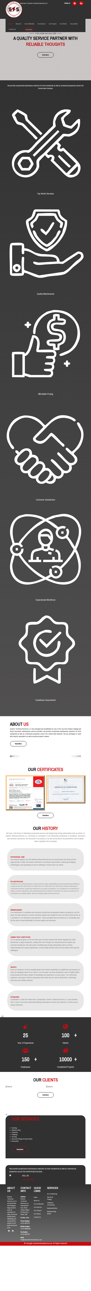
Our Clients (63, 24)
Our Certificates (29, 24)
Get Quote (29, 30)
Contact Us (12, 29)
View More (45, 861)
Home (10, 24)
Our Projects (52, 24)
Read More (45, 55)
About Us (18, 24)
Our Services (42, 24)
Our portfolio (74, 24)
